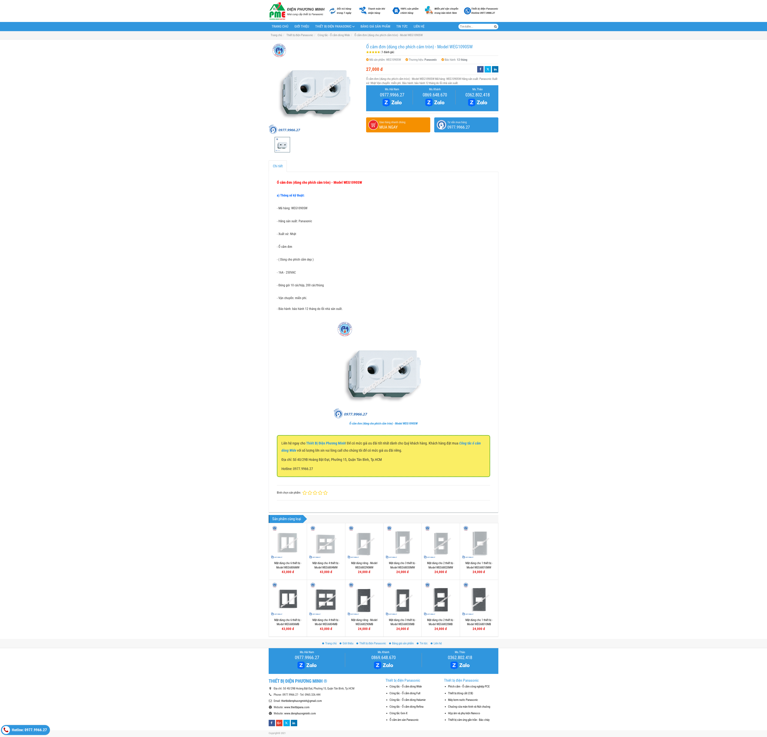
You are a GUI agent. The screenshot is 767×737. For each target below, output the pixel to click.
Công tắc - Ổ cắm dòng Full (404, 693)
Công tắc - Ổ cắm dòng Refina (406, 706)
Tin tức (402, 26)
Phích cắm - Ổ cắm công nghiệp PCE (469, 686)
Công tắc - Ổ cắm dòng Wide (405, 686)
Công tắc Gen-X (398, 713)
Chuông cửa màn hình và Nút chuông (469, 706)
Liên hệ (419, 26)
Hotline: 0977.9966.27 (29, 730)
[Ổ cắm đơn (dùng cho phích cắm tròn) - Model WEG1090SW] (315, 88)
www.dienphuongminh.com (300, 713)
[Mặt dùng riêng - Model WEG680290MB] (364, 599)
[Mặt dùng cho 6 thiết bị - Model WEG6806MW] (288, 542)
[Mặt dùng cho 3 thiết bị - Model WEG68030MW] (402, 542)
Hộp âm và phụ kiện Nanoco (464, 713)
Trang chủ (280, 26)
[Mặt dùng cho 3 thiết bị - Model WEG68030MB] (402, 599)
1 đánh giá (387, 52)
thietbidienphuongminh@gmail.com (301, 701)
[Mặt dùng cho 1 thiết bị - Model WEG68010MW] (479, 542)
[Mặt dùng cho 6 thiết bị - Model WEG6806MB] (288, 599)
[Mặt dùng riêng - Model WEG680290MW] (364, 542)
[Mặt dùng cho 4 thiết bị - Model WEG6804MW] (326, 542)
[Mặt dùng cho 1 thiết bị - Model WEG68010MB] (479, 599)
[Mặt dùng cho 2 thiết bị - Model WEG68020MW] (441, 542)
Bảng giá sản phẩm (375, 26)
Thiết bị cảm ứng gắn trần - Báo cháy (469, 720)
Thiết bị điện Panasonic (333, 26)
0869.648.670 (435, 94)
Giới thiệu (301, 26)
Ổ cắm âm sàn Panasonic (404, 720)
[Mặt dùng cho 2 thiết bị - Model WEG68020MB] (441, 599)
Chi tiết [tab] (278, 166)
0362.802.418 (477, 94)
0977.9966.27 (392, 94)
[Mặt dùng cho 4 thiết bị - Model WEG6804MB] (326, 599)
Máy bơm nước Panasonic (463, 700)
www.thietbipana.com (296, 707)
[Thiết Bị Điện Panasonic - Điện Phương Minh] (297, 11)
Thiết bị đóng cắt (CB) (460, 693)
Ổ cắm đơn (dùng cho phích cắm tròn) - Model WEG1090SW (383, 423)
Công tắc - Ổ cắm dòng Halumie (407, 700)
